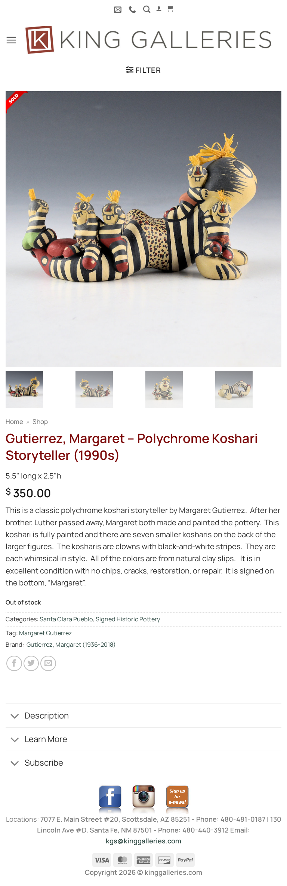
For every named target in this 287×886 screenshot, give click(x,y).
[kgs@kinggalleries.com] (118, 9)
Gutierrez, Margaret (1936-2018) (71, 644)
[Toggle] (15, 716)
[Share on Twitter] (31, 663)
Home (14, 421)
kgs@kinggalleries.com (143, 840)
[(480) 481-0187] (133, 9)
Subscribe (44, 762)
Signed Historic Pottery (128, 619)
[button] (159, 8)
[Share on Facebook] (14, 663)
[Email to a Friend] (48, 663)
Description (47, 715)
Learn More (46, 739)
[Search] (146, 9)
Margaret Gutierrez (45, 633)
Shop (40, 421)
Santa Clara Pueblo (66, 619)
